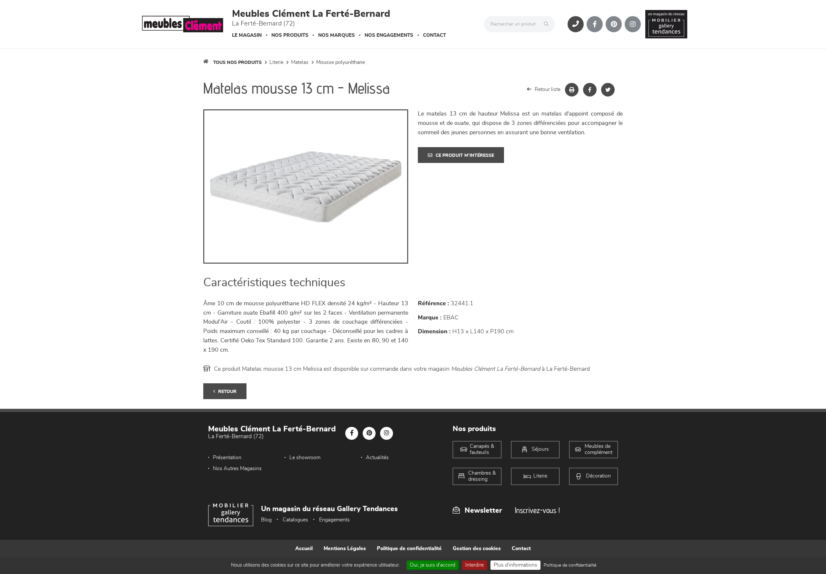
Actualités (377, 457)
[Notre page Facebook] (595, 24)
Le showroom (304, 457)
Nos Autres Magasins (237, 468)
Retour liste (547, 89)
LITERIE (276, 62)
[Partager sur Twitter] (608, 89)
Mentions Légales (345, 548)
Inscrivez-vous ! (537, 510)
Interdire (474, 565)
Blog (266, 519)
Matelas (299, 62)
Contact (434, 35)
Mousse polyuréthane (340, 62)
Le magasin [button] (247, 35)
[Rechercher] (548, 24)
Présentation (227, 457)
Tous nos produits (237, 62)
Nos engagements (389, 35)
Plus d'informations (515, 565)
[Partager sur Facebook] (590, 89)
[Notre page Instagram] (633, 24)
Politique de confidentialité (409, 548)
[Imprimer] (572, 89)
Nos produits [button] (289, 35)
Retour (227, 391)
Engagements (334, 519)
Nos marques (336, 35)
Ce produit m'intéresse (465, 155)
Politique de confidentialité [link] (570, 565)
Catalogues (295, 519)
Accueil (304, 548)
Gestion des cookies (477, 548)
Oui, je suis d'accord (432, 565)
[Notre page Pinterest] (614, 24)
